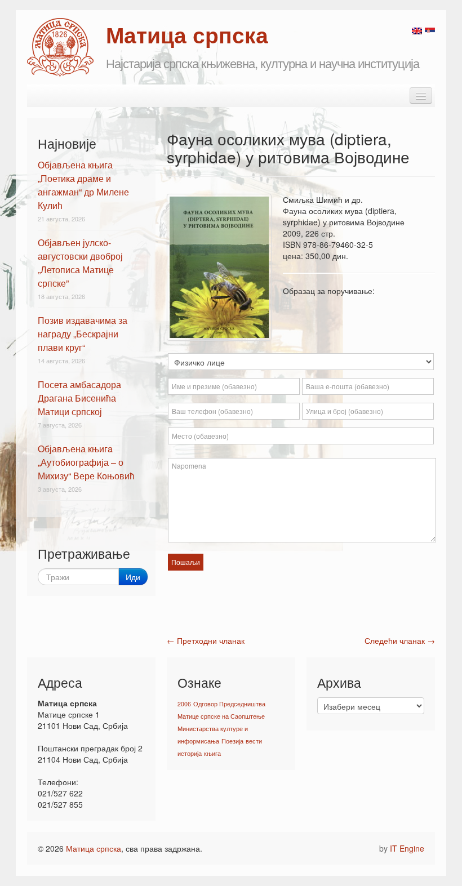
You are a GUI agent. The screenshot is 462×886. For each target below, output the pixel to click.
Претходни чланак (206, 640)
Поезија (232, 741)
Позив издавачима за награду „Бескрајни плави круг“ (82, 334)
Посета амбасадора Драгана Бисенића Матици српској (79, 398)
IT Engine (407, 848)
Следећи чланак (400, 640)
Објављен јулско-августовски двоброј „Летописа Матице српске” (80, 263)
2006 (184, 704)
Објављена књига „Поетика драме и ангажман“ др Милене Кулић (83, 185)
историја (189, 753)
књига (212, 753)
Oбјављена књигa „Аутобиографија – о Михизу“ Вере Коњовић (86, 462)
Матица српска (93, 848)
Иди (133, 576)
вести (254, 741)
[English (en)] (417, 29)
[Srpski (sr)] (430, 29)
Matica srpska (60, 47)
